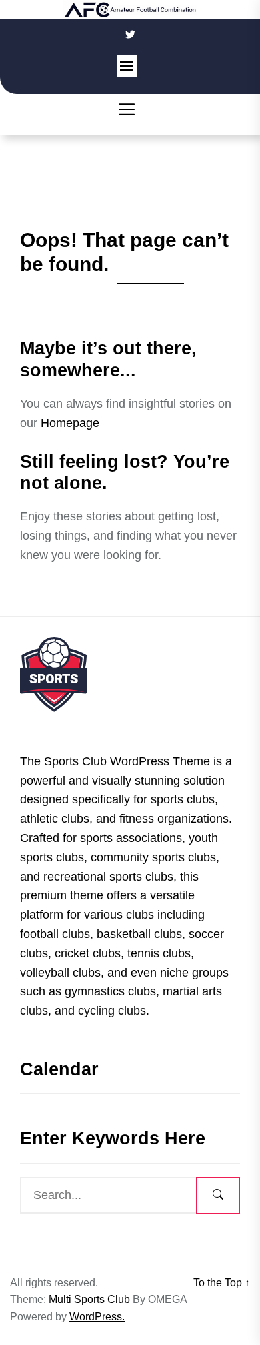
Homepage (70, 423)
